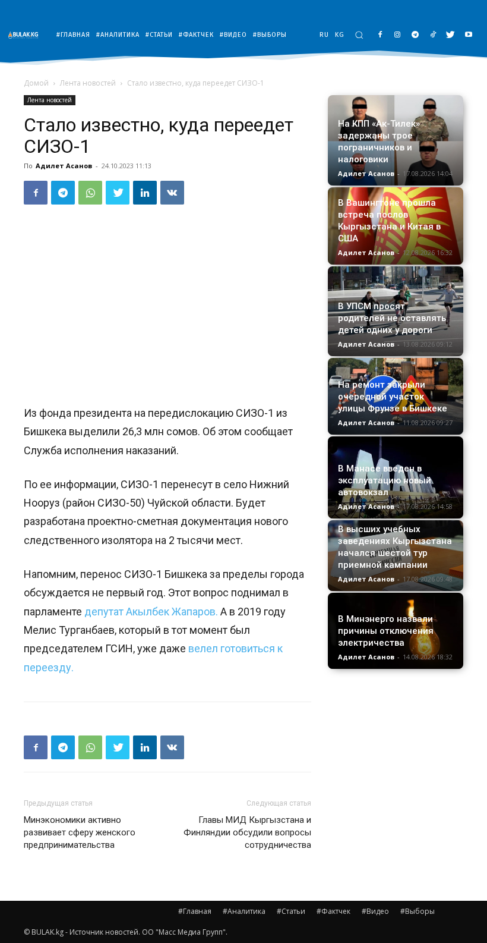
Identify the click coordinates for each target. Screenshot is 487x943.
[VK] (172, 193)
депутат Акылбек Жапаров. (152, 611)
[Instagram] (397, 35)
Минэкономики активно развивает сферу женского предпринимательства (79, 832)
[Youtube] (468, 35)
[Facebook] (379, 35)
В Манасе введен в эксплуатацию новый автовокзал (384, 480)
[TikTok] (433, 35)
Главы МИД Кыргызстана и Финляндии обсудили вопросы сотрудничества (247, 832)
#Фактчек (333, 911)
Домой (36, 83)
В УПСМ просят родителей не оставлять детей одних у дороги (392, 318)
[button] (359, 34)
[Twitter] (450, 35)
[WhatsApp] (90, 193)
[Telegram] (415, 35)
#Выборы (417, 911)
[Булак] (26, 35)
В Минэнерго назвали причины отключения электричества (386, 631)
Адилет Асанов (64, 165)
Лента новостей (88, 83)
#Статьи (291, 911)
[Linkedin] (145, 193)
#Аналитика (244, 911)
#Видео (375, 911)
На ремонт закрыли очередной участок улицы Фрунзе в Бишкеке (392, 396)
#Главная (194, 911)
